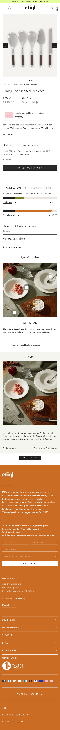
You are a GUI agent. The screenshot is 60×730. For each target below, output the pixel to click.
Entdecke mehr (9, 448)
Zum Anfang (30, 458)
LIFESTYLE (6, 84)
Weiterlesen (8, 134)
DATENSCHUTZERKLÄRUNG (15, 715)
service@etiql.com (10, 588)
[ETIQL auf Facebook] (32, 694)
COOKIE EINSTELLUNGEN (14, 722)
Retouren (6, 231)
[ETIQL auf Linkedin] (37, 694)
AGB (4, 708)
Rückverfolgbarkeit (42, 188)
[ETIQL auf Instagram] (41, 694)
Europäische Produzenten (45, 448)
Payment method (12, 247)
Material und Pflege (14, 238)
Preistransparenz (16, 188)
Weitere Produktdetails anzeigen (26, 345)
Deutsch (5, 605)
